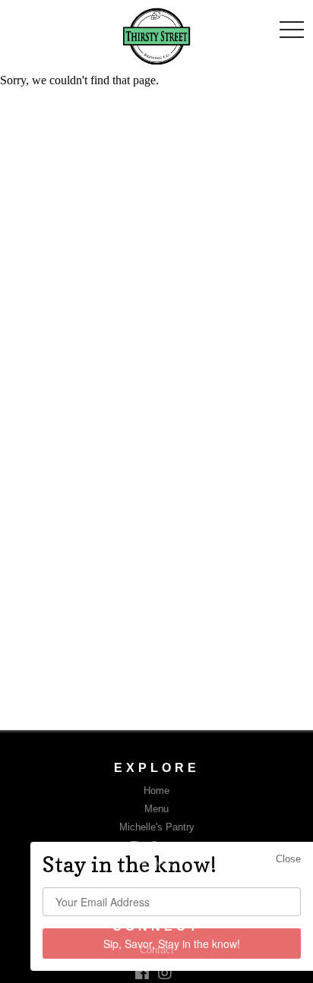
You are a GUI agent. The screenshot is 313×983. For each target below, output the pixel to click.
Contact (157, 950)
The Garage (156, 845)
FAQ (156, 881)
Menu (156, 808)
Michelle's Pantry (156, 827)
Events (156, 863)
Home (156, 790)
